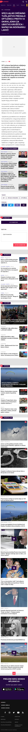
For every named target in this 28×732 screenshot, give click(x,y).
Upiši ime (3, 229)
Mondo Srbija (5, 705)
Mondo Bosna (5, 708)
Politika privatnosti (6, 725)
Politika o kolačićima (6, 722)
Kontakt (17, 719)
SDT (4, 198)
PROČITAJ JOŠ (8, 417)
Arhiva (16, 722)
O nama (2, 716)
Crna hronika (7, 9)
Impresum (3, 719)
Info (2, 9)
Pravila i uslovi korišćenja (18, 725)
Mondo (3, 702)
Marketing (17, 716)
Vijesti (6, 61)
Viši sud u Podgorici (13, 198)
